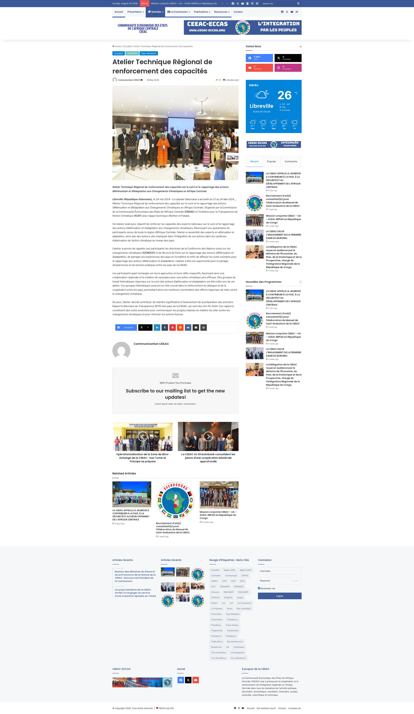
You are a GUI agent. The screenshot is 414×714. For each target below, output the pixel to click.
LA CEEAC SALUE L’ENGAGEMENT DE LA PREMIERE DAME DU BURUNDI (187, 3)
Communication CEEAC (129, 80)
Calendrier (216, 575)
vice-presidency (218, 658)
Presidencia (232, 619)
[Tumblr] (165, 327)
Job (223, 603)
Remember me (267, 588)
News (229, 608)
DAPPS (245, 575)
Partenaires (216, 614)
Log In (279, 596)
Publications (201, 11)
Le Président (217, 608)
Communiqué (231, 575)
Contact (238, 11)
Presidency (216, 625)
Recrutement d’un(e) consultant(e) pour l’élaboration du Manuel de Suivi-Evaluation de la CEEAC (173, 528)
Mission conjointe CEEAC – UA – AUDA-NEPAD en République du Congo (218, 515)
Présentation (134, 11)
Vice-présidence (238, 658)
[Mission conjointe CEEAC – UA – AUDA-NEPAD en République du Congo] (219, 495)
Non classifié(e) (244, 608)
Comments (291, 161)
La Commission (179, 11)
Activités (156, 11)
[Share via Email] (196, 327)
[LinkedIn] (157, 327)
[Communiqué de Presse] (168, 601)
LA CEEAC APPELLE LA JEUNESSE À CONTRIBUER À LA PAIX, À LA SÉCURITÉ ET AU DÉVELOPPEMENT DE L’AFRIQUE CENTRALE (130, 515)
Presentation (217, 619)
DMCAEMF (229, 592)
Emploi (240, 597)
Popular (271, 161)
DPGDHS (215, 597)
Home (117, 46)
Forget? (295, 581)
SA (227, 647)
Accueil (119, 11)
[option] (175, 133)
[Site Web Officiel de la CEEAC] (142, 28)
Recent (254, 161)
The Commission (218, 652)
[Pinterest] (172, 327)
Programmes (217, 630)
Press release (232, 625)
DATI (224, 581)
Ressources (220, 11)
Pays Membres (148, 53)
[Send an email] (141, 80)
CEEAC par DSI (166, 708)
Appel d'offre (229, 570)
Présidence (216, 636)
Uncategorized (237, 652)
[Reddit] (180, 327)
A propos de (294, 708)
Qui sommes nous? (266, 708)
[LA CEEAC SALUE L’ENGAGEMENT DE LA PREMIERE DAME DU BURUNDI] (255, 236)
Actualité (127, 46)
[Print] (203, 327)
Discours (215, 592)
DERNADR (132, 53)
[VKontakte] (188, 327)
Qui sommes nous (235, 641)
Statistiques (238, 647)
